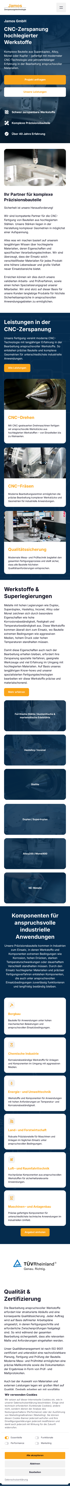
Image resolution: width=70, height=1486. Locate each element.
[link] (35, 394)
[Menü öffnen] (61, 7)
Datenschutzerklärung (16, 1479)
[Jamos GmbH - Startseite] (15, 7)
